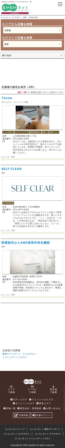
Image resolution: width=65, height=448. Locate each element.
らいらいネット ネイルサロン (48, 433)
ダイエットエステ (25, 403)
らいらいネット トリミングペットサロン (32, 438)
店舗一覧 (11, 408)
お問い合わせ (53, 408)
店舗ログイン (43, 415)
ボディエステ (20, 399)
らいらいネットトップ (15, 429)
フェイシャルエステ (43, 399)
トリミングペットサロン (14, 357)
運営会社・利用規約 (31, 408)
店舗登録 (23, 415)
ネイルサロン (29, 353)
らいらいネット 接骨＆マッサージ (45, 429)
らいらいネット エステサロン (17, 433)
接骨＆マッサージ (11, 353)
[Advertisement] (23, 71)
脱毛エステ (45, 403)
